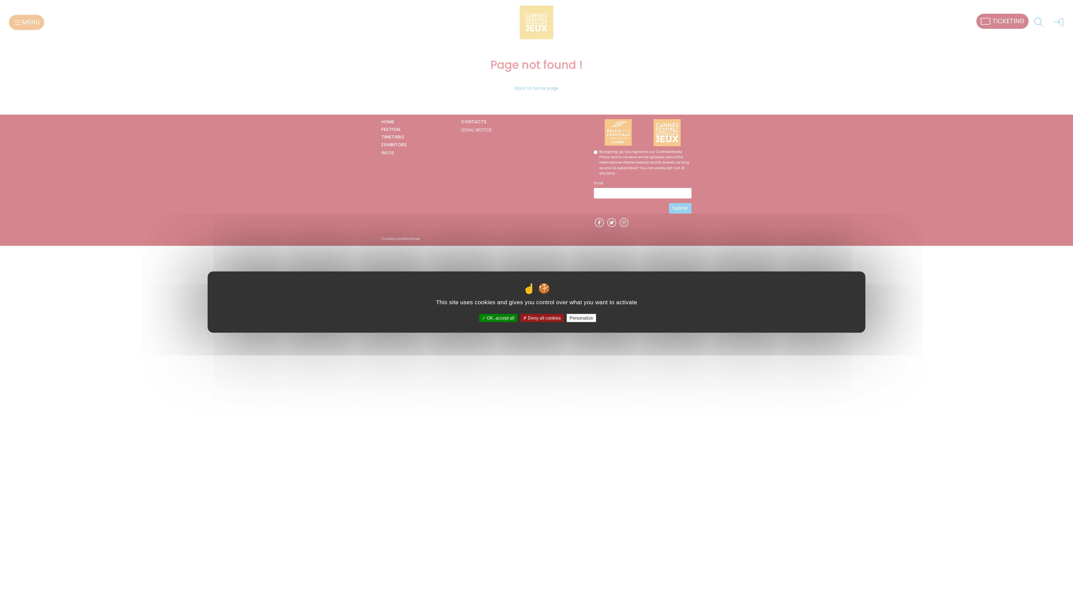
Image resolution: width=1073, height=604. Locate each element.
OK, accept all (500, 317)
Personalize (581, 317)
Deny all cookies (544, 317)
